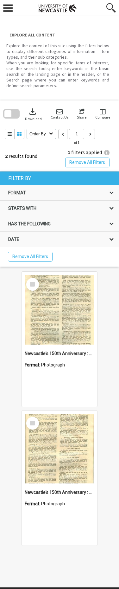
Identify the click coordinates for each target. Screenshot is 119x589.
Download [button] (33, 114)
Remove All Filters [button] (87, 162)
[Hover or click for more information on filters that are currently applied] (107, 152)
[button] (59, 114)
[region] (59, 219)
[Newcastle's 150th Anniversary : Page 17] (59, 448)
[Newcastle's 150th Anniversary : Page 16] (59, 310)
